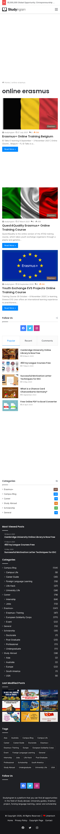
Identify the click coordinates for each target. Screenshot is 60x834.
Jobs (8, 604)
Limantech (50, 816)
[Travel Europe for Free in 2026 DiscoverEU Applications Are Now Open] (30, 695)
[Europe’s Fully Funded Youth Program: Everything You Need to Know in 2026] (30, 706)
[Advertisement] (30, 46)
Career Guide (12, 577)
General (7, 512)
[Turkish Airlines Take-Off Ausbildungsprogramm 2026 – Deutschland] (30, 717)
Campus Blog (10, 494)
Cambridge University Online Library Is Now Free (35, 352)
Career (7, 498)
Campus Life (12, 572)
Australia (10, 662)
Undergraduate (13, 648)
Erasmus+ (8, 489)
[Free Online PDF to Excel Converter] (10, 405)
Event (9, 621)
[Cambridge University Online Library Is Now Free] (10, 354)
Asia (8, 657)
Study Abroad (10, 503)
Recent (28, 340)
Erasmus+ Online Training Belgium (27, 136)
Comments (47, 340)
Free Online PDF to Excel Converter (38, 401)
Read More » (10, 149)
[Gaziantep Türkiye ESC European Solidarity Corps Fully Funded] (49, 717)
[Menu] (56, 10)
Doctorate (11, 635)
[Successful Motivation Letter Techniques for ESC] (10, 379)
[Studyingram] (13, 9)
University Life (13, 590)
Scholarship (9, 508)
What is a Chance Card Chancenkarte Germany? (33, 390)
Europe (9, 666)
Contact (48, 820)
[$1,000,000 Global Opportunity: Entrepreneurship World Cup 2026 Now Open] (49, 695)
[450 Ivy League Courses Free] (10, 366)
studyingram (9, 132)
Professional (12, 644)
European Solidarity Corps (18, 617)
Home (7, 82)
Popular (11, 340)
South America (13, 671)
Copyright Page (36, 820)
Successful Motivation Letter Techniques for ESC (35, 377)
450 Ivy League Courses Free (35, 362)
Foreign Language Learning (19, 581)
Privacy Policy (21, 820)
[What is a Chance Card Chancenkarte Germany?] (10, 392)
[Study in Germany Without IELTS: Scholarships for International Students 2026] (11, 706)
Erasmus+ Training (15, 613)
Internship (11, 599)
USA (8, 675)
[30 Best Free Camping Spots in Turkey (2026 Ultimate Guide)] (11, 695)
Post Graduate (13, 639)
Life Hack (10, 586)
